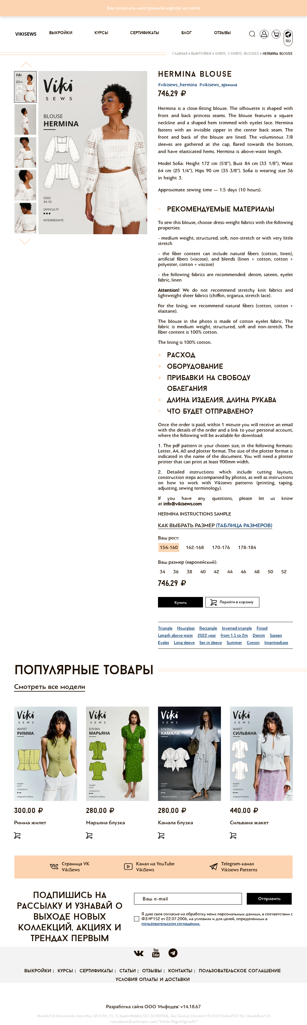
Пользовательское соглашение (240, 971)
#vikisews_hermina (177, 84)
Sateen (276, 635)
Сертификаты (144, 33)
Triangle (165, 628)
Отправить (269, 898)
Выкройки (60, 33)
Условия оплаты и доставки (153, 979)
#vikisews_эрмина (218, 84)
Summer (234, 642)
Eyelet (163, 642)
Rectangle (208, 628)
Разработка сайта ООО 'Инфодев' (143, 1006)
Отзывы (222, 33)
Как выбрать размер (215, 525)
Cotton (253, 642)
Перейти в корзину (236, 602)
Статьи (127, 971)
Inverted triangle (237, 628)
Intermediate (276, 642)
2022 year (207, 635)
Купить (180, 602)
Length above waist (175, 635)
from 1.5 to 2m (234, 635)
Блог (186, 33)
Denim (259, 635)
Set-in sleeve (210, 642)
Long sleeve (184, 642)
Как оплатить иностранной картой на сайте (153, 8)
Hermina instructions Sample (194, 514)
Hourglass (186, 628)
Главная (179, 54)
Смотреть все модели (49, 686)
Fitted (262, 628)
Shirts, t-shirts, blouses (237, 54)
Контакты (180, 971)
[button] (26, 67)
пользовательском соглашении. (171, 923)
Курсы (101, 33)
